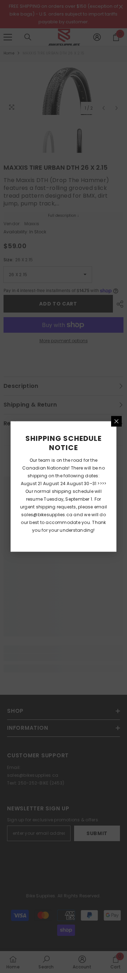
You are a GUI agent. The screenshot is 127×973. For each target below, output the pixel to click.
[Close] (116, 421)
